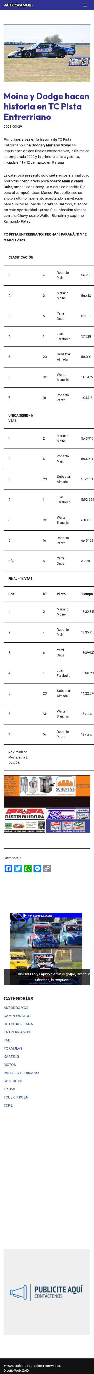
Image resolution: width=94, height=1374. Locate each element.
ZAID (25, 1370)
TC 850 (9, 1089)
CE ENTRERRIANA (18, 1024)
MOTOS (10, 1065)
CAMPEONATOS (17, 1016)
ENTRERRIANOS (17, 1032)
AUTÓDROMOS (16, 1008)
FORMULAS (13, 1048)
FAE (7, 1040)
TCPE (8, 1105)
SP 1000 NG (13, 1081)
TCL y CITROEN (16, 1097)
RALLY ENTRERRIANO (21, 1073)
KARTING (11, 1056)
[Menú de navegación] (85, 5)
